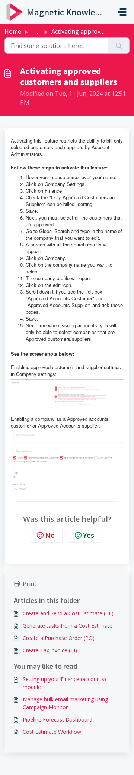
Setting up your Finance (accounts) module (64, 683)
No (50, 535)
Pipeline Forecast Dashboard (57, 719)
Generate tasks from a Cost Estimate (67, 625)
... (36, 31)
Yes (88, 535)
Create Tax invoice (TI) (50, 650)
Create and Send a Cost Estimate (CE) (68, 613)
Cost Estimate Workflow (52, 731)
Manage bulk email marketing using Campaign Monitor (65, 703)
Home (12, 31)
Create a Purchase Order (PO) (59, 637)
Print (29, 584)
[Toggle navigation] (122, 12)
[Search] (119, 45)
